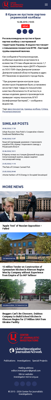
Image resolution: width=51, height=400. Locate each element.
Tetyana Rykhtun (9, 258)
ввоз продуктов (15, 109)
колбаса (36, 109)
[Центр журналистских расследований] (13, 5)
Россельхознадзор (11, 111)
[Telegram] (30, 31)
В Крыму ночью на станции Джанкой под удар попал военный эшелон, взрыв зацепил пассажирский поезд (23, 156)
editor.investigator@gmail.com (26, 370)
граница (28, 109)
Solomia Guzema (8, 305)
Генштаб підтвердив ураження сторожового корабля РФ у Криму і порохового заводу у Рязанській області (22, 144)
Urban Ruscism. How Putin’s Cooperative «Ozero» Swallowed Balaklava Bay (23, 133)
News (25, 26)
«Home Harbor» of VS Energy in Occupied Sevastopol (24, 175)
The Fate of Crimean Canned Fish (16, 167)
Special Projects (39, 360)
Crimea (44, 109)
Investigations (23, 360)
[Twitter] (25, 31)
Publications (9, 360)
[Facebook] (19, 31)
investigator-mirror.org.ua (26, 377)
